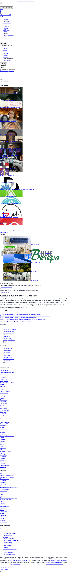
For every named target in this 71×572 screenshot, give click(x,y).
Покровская (3, 403)
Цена (2, 67)
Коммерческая (7, 26)
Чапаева (2, 398)
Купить (5, 48)
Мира (1, 388)
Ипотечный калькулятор (10, 549)
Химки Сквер (7, 338)
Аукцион (5, 537)
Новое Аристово (4, 465)
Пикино (2, 496)
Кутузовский (3, 425)
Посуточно (6, 51)
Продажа (6, 21)
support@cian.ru (15, 564)
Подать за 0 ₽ (7, 60)
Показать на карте (5, 71)
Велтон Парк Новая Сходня (7, 477)
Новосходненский (8, 331)
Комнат (3, 65)
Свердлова (3, 412)
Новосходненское (5, 391)
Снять (5, 50)
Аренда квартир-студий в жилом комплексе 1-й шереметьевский (18, 317)
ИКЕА (1, 449)
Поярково (2, 434)
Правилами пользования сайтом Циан (19, 560)
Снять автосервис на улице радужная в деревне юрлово (16, 321)
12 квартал (6, 352)
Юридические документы (10, 533)
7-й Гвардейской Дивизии (7, 382)
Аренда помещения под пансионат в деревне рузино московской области (21, 314)
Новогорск (3, 467)
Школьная (3, 401)
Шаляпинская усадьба (9, 335)
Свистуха (2, 460)
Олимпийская (4, 407)
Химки (2, 427)
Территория (3, 518)
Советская (3, 413)
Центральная (3, 379)
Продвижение (7, 545)
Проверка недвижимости (10, 550)
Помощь (5, 547)
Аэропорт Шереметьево (7, 436)
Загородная (3, 408)
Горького (2, 394)
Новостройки (7, 23)
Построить (6, 53)
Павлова (2, 396)
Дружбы (2, 405)
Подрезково (3, 439)
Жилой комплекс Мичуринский (9, 487)
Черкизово (3, 448)
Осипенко (3, 377)
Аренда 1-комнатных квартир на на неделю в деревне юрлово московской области (23, 319)
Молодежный (4, 381)
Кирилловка (3, 429)
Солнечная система (8, 359)
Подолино (3, 456)
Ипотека (5, 28)
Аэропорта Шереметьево (7, 424)
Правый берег (7, 336)
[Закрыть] (1, 3)
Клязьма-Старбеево (5, 451)
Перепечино (3, 522)
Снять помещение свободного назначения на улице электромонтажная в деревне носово (25, 316)
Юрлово (2, 441)
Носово (2, 501)
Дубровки (2, 463)
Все (5, 341)
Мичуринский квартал (9, 329)
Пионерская (3, 376)
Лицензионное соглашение (58, 560)
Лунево (2, 505)
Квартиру (3, 63)
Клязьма (2, 432)
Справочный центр (8, 532)
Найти (12, 71)
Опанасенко (3, 400)
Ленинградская (4, 410)
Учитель (2, 453)
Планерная (3, 484)
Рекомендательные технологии (54, 564)
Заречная (2, 384)
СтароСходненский (8, 333)
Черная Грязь (3, 455)
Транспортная (4, 370)
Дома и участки (7, 25)
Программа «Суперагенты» (11, 540)
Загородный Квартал (9, 340)
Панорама (6, 354)
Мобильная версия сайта (7, 567)
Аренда (5, 19)
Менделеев (6, 360)
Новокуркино (7, 350)
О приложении (4, 569)
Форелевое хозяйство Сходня (8, 498)
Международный (5, 422)
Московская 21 (7, 355)
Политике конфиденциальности (54, 562)
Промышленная (4, 479)
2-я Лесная (3, 374)
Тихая (1, 389)
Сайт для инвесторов (9, 554)
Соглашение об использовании (25, 1)
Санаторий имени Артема (7, 372)
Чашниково (3, 462)
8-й (1, 474)
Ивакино (2, 446)
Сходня (2, 431)
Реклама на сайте (8, 544)
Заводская (3, 386)
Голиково (2, 437)
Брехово (2, 458)
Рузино (2, 444)
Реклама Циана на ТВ (9, 538)
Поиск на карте (7, 535)
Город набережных (8, 328)
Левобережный (7, 348)
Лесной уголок (7, 357)
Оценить (5, 55)
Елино (1, 443)
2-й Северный (4, 393)
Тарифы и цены (7, 542)
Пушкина (2, 415)
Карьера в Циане (8, 552)
